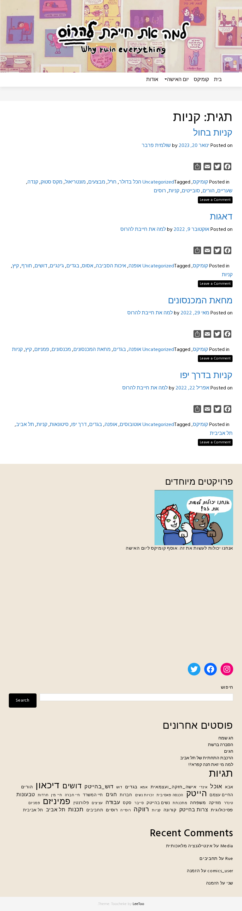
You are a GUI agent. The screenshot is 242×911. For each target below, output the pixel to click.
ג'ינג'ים (57, 266)
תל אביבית (221, 433)
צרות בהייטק (193, 810)
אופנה (135, 266)
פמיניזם (57, 802)
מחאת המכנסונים (200, 301)
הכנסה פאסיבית (170, 795)
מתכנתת (180, 803)
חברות (126, 795)
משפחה (198, 803)
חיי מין (56, 795)
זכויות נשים (144, 795)
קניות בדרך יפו (206, 376)
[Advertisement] (121, 610)
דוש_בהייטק (98, 787)
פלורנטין (81, 803)
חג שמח (225, 738)
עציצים (97, 803)
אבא (229, 787)
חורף (26, 266)
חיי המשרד (93, 795)
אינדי (203, 787)
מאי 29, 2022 (195, 313)
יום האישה (178, 80)
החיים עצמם (221, 795)
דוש (119, 787)
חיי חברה (72, 795)
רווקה (141, 810)
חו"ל (112, 182)
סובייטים (191, 191)
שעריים (225, 191)
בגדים (72, 266)
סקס (127, 803)
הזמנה (193, 871)
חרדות (43, 795)
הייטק (196, 794)
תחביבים (94, 810)
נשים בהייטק (158, 803)
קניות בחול (213, 133)
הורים (209, 191)
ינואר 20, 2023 (194, 146)
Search (23, 700)
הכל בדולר (130, 182)
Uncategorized (158, 182)
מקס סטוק (51, 182)
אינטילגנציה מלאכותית (189, 846)
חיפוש (227, 687)
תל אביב (25, 425)
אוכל (216, 787)
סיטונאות (59, 425)
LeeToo (138, 904)
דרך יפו (79, 425)
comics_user (220, 871)
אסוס (87, 266)
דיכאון (48, 786)
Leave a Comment (215, 200)
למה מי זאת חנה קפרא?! (210, 764)
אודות (152, 80)
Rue (229, 858)
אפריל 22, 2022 (192, 388)
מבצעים (96, 182)
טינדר (228, 803)
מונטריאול (75, 182)
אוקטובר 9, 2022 (191, 229)
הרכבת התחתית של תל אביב (206, 758)
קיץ (15, 266)
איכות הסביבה (111, 266)
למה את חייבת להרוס (143, 229)
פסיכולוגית (222, 810)
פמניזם (41, 350)
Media (226, 846)
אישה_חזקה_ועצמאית (174, 787)
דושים (41, 266)
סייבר (139, 803)
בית (218, 80)
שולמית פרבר (156, 146)
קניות (174, 191)
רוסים (160, 191)
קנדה (32, 182)
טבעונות (25, 795)
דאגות (221, 217)
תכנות (76, 810)
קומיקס (201, 80)
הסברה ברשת (220, 745)
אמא (144, 787)
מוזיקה (215, 803)
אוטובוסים (130, 425)
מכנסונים (61, 350)
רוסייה (125, 810)
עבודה (113, 802)
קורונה (170, 810)
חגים (228, 751)
